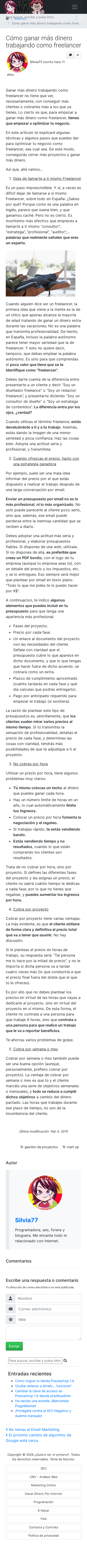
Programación (43, 1502)
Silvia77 (36, 62)
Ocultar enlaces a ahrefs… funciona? (43, 1386)
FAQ (44, 1519)
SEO (44, 1468)
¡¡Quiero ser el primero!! (52, 1454)
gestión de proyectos (41, 1147)
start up (73, 1147)
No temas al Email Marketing (34, 1429)
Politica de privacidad (43, 1535)
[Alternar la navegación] (74, 7)
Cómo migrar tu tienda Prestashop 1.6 (44, 1381)
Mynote (68, 1459)
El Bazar (43, 1510)
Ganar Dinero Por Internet (43, 1493)
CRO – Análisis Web (44, 1477)
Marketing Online (43, 1485)
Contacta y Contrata (43, 1527)
